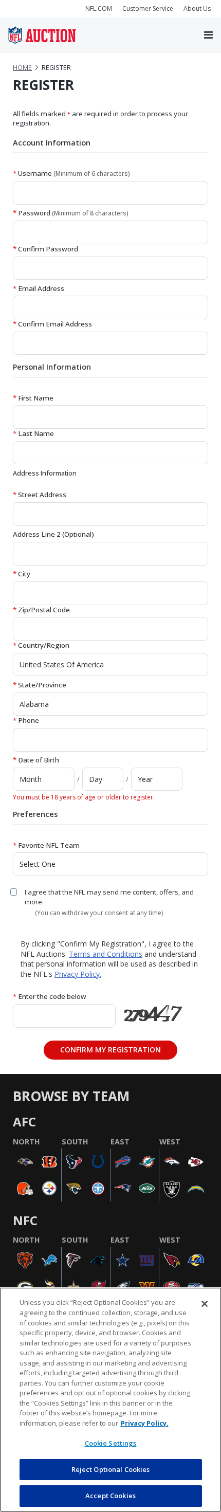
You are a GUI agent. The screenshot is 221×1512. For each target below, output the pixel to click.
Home (22, 67)
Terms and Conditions (105, 954)
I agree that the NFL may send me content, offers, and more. (109, 896)
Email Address (38, 288)
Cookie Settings (111, 1443)
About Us (197, 8)
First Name (33, 398)
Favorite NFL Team (46, 845)
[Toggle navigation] (208, 35)
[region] (110, 1399)
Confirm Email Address (52, 324)
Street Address (39, 494)
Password (70, 212)
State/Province (39, 684)
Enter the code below (49, 996)
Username (71, 173)
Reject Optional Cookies (110, 1469)
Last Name (33, 433)
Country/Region (41, 645)
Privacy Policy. (77, 974)
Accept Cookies (110, 1495)
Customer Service (147, 8)
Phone (26, 720)
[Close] (204, 1303)
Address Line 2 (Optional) (53, 534)
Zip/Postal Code (41, 609)
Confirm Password (45, 248)
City (21, 573)
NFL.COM (98, 8)
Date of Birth (36, 759)
